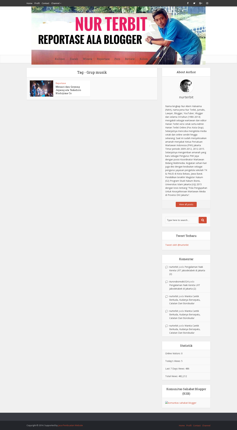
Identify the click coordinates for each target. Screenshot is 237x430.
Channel (55, 3)
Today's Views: (173, 361)
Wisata (87, 59)
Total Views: (171, 376)
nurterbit (173, 266)
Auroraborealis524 (178, 281)
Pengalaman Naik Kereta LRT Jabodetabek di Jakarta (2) (187, 270)
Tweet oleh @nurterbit (177, 244)
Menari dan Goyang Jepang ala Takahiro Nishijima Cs (68, 90)
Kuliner (60, 59)
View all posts (186, 204)
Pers (117, 59)
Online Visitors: (173, 353)
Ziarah (74, 59)
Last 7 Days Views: (175, 368)
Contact (45, 3)
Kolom (144, 59)
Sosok (156, 59)
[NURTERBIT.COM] (118, 35)
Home (29, 3)
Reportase (103, 59)
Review (130, 59)
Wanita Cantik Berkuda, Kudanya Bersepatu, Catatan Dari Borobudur (184, 300)
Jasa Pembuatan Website (70, 425)
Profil (37, 3)
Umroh (169, 59)
